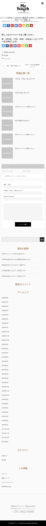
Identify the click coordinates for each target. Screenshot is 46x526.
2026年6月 (5, 306)
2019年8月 (5, 357)
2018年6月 (5, 404)
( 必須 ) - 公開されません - (13, 190)
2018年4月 (5, 412)
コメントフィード (7, 482)
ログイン (4, 474)
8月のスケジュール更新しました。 (25, 148)
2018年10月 (5, 395)
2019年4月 (5, 374)
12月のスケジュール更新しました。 (26, 107)
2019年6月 (5, 365)
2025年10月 (5, 340)
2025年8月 (5, 349)
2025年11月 (5, 336)
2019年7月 (5, 361)
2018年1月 (5, 425)
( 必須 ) (7, 184)
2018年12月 (5, 387)
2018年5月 (5, 408)
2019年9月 (5, 353)
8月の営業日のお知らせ (22, 121)
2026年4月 (5, 315)
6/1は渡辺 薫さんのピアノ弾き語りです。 (14, 270)
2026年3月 (5, 319)
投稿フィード (6, 478)
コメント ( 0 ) (26, 171)
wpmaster (12, 52)
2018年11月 (5, 391)
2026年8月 (5, 298)
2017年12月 (5, 429)
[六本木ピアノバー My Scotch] (23, 15)
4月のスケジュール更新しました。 (25, 134)
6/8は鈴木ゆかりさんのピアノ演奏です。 (14, 265)
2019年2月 (5, 382)
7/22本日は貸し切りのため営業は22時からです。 (16, 259)
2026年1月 (5, 327)
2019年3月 (5, 378)
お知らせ (4, 456)
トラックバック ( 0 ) (7, 171)
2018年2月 (5, 421)
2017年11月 (5, 433)
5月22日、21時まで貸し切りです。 (25, 79)
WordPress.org (6, 486)
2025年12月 (5, 332)
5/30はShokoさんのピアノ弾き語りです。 (14, 276)
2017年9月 (5, 442)
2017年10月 (5, 437)
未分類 (6, 55)
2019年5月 (5, 370)
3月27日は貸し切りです (22, 93)
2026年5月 (5, 310)
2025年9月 (5, 344)
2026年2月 (5, 323)
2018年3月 (5, 416)
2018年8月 (5, 399)
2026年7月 (5, 302)
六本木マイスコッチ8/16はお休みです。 (14, 254)
